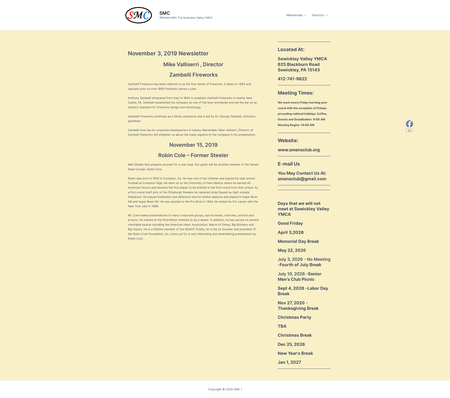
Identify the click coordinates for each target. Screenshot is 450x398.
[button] (304, 15)
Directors (318, 15)
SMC (164, 13)
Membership (295, 15)
